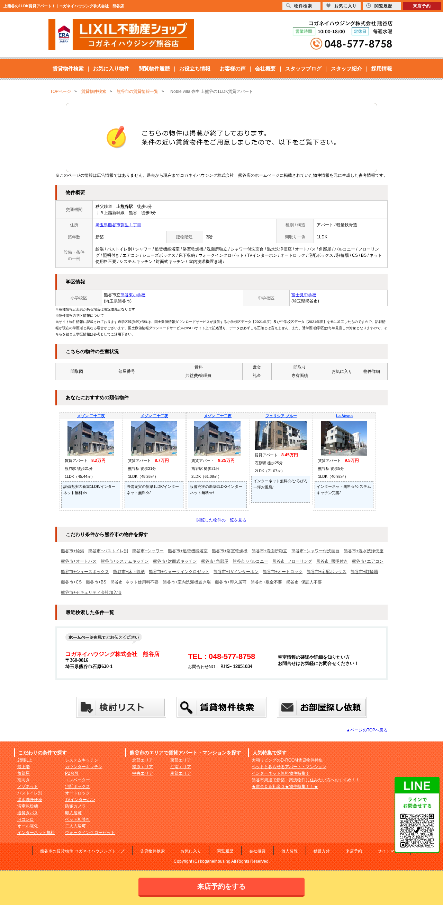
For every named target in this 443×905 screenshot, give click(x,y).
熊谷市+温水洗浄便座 (363, 550)
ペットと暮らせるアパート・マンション (289, 766)
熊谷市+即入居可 (230, 582)
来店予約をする (221, 886)
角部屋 (23, 773)
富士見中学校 (303, 294)
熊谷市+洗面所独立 (269, 550)
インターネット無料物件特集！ (281, 773)
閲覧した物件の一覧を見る (221, 520)
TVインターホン (80, 799)
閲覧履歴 (225, 851)
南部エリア (180, 773)
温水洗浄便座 (29, 799)
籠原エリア (142, 766)
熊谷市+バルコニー (250, 561)
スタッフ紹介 (346, 68)
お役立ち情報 (194, 68)
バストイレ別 (29, 793)
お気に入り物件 (111, 68)
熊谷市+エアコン (367, 561)
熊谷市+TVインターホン (236, 571)
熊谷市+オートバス (79, 561)
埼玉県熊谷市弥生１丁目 (118, 224)
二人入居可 (75, 826)
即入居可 (73, 812)
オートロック (77, 793)
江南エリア (180, 766)
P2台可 (72, 773)
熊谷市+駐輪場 (364, 571)
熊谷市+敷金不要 (266, 582)
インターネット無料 (36, 832)
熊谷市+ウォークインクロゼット (179, 571)
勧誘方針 (322, 851)
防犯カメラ (75, 806)
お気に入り (191, 851)
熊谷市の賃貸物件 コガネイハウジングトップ (82, 851)
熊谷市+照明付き (332, 561)
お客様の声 (233, 68)
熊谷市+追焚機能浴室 (188, 550)
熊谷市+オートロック (282, 571)
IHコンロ (25, 819)
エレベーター (77, 779)
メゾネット (27, 786)
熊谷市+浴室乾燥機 (229, 550)
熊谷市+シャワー (148, 550)
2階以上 (24, 760)
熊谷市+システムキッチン (125, 561)
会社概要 (265, 68)
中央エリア (142, 773)
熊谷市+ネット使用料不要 (134, 582)
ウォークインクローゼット (90, 832)
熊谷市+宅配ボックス (326, 571)
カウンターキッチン (83, 766)
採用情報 (381, 68)
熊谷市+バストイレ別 (108, 550)
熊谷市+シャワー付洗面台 (315, 550)
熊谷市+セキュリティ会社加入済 (91, 592)
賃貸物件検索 (68, 68)
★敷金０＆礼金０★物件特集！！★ (285, 786)
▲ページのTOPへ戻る (367, 730)
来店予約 (354, 851)
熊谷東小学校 (132, 294)
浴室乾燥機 (27, 806)
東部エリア (180, 760)
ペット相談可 (77, 819)
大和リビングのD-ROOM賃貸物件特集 (287, 760)
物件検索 (303, 5)
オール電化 (27, 826)
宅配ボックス (77, 786)
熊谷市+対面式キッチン (175, 561)
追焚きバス (27, 812)
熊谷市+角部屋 (214, 561)
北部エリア (142, 760)
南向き (23, 779)
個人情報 (289, 851)
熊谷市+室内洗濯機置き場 (187, 582)
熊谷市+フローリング (292, 561)
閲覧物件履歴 (154, 68)
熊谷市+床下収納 (129, 571)
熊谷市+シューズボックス (85, 571)
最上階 (23, 766)
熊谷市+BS (96, 582)
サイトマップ (390, 851)
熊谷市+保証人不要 (304, 582)
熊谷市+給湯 (72, 550)
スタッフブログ (303, 68)
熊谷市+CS (71, 582)
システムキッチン (81, 760)
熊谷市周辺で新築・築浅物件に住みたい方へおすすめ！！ (306, 779)
